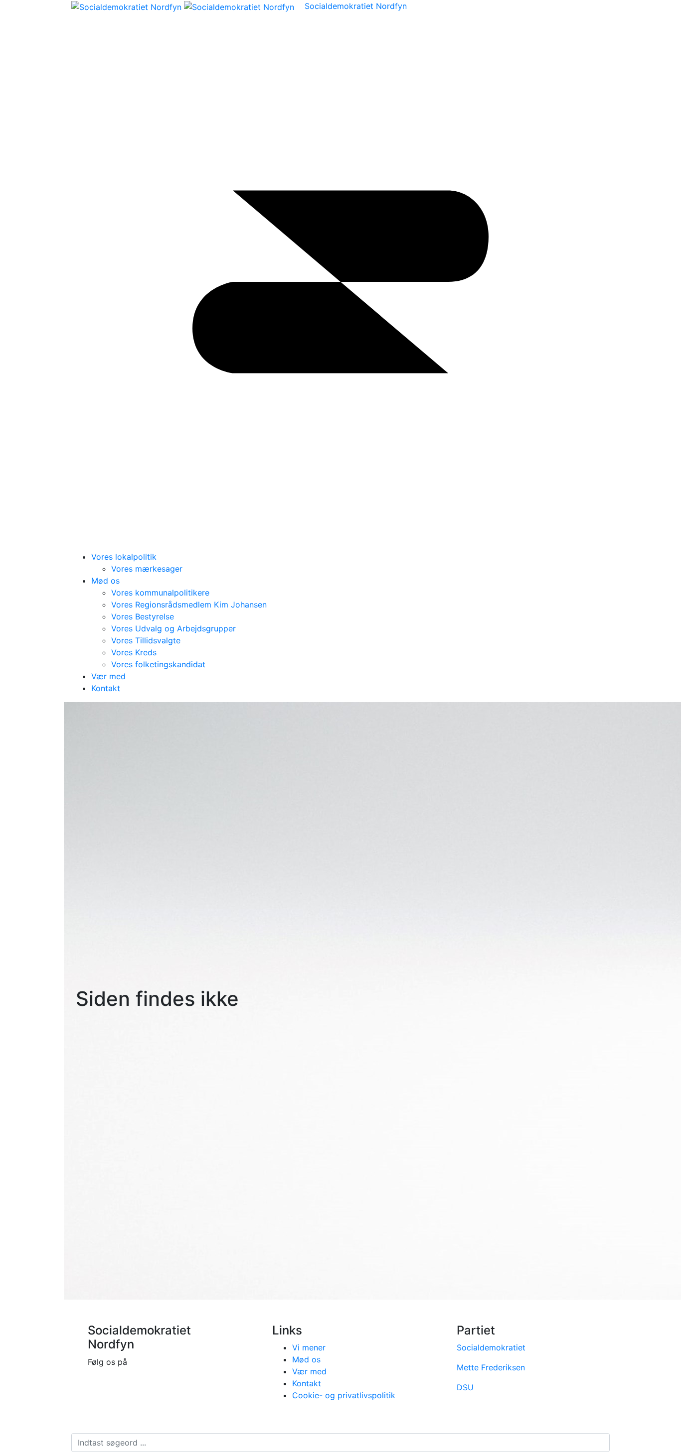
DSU (465, 1387)
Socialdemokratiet (491, 1347)
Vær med (108, 676)
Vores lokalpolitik (124, 557)
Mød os (105, 581)
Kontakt (105, 688)
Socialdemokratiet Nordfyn (356, 6)
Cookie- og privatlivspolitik (343, 1395)
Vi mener (309, 1347)
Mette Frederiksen (491, 1367)
